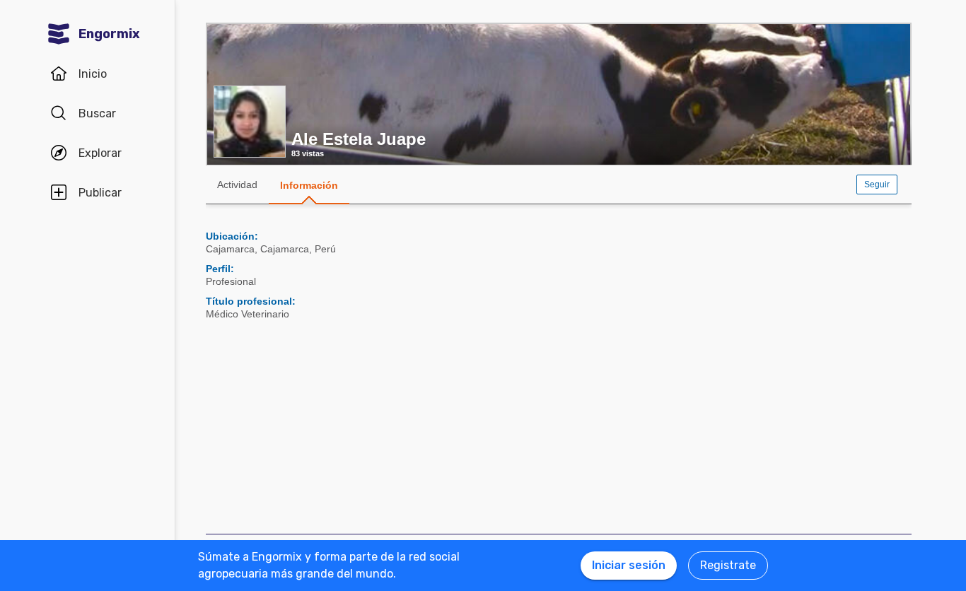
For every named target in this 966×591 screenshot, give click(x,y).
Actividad (237, 184)
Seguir (877, 184)
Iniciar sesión (628, 565)
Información (309, 185)
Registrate (728, 565)
